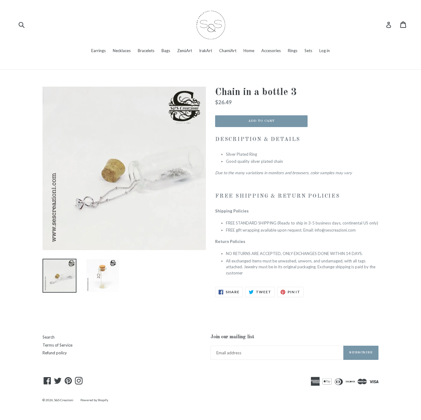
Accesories (271, 50)
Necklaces (122, 50)
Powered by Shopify (94, 400)
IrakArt (205, 50)
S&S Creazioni (63, 400)
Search (49, 337)
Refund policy (55, 352)
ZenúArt (184, 50)
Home (248, 50)
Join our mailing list (232, 337)
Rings (292, 50)
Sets (308, 50)
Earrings (98, 50)
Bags (165, 50)
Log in (324, 50)
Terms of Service (57, 345)
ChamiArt (227, 50)
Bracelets (146, 50)
